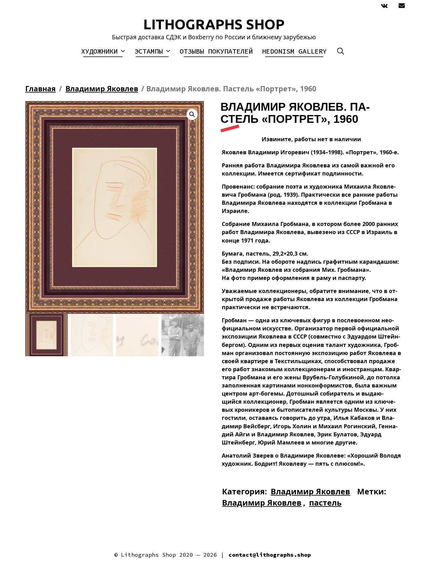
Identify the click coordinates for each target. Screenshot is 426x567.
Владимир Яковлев (101, 89)
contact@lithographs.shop (270, 554)
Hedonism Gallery (294, 51)
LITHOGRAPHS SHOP (213, 24)
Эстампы (148, 51)
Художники (99, 51)
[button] (192, 114)
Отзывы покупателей (216, 51)
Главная (40, 89)
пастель (325, 502)
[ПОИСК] (340, 51)
